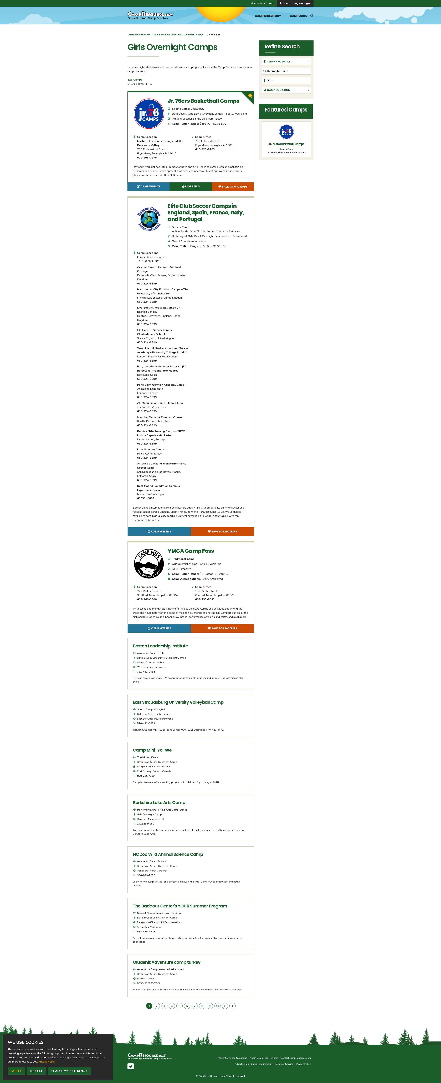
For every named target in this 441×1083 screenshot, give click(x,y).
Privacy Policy (46, 1062)
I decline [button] (36, 1071)
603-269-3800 (147, 599)
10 (218, 1006)
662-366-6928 (146, 931)
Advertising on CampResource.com (253, 1064)
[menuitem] (138, 34)
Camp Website (155, 187)
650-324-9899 (147, 284)
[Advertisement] (286, 186)
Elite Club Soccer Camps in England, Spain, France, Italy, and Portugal (206, 212)
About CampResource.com (264, 1058)
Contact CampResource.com (296, 1058)
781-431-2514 (146, 671)
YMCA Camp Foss (191, 551)
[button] (282, 16)
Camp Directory (268, 16)
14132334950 (145, 823)
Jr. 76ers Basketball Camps (203, 101)
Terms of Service (284, 1064)
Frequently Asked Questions (232, 1058)
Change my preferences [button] (69, 1071)
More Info (198, 187)
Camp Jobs (298, 16)
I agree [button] (16, 1071)
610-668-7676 (147, 158)
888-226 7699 (146, 776)
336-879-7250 (146, 875)
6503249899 (145, 498)
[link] (46, 1062)
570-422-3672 (146, 723)
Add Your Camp (263, 3)
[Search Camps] (312, 15)
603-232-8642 (205, 599)
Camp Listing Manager (296, 3)
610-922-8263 (205, 149)
